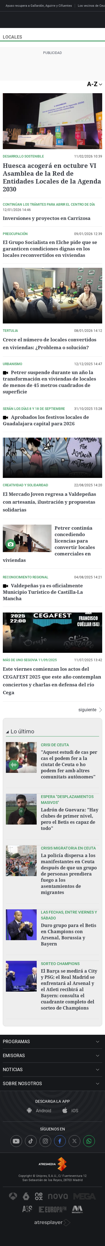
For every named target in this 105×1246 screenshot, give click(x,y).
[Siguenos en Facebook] (60, 1141)
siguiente (87, 709)
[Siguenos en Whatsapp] (89, 1141)
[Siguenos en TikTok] (31, 1141)
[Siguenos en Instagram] (45, 1141)
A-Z (93, 84)
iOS (74, 1110)
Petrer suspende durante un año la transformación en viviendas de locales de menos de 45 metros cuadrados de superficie (49, 382)
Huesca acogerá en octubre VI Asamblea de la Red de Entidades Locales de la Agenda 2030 (52, 177)
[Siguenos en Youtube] (16, 1141)
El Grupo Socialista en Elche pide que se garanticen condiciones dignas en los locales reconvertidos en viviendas (50, 248)
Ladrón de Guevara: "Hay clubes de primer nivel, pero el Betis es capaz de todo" (69, 819)
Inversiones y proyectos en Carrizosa (46, 218)
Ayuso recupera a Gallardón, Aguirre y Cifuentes (39, 5)
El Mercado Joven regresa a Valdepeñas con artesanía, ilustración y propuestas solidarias (49, 502)
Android (43, 1110)
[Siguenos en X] (74, 1141)
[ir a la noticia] (21, 757)
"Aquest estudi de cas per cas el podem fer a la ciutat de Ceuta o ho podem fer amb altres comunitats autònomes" (69, 764)
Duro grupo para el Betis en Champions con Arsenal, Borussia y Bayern (68, 934)
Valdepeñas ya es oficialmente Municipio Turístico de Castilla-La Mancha (43, 592)
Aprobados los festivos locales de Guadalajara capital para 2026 (46, 420)
